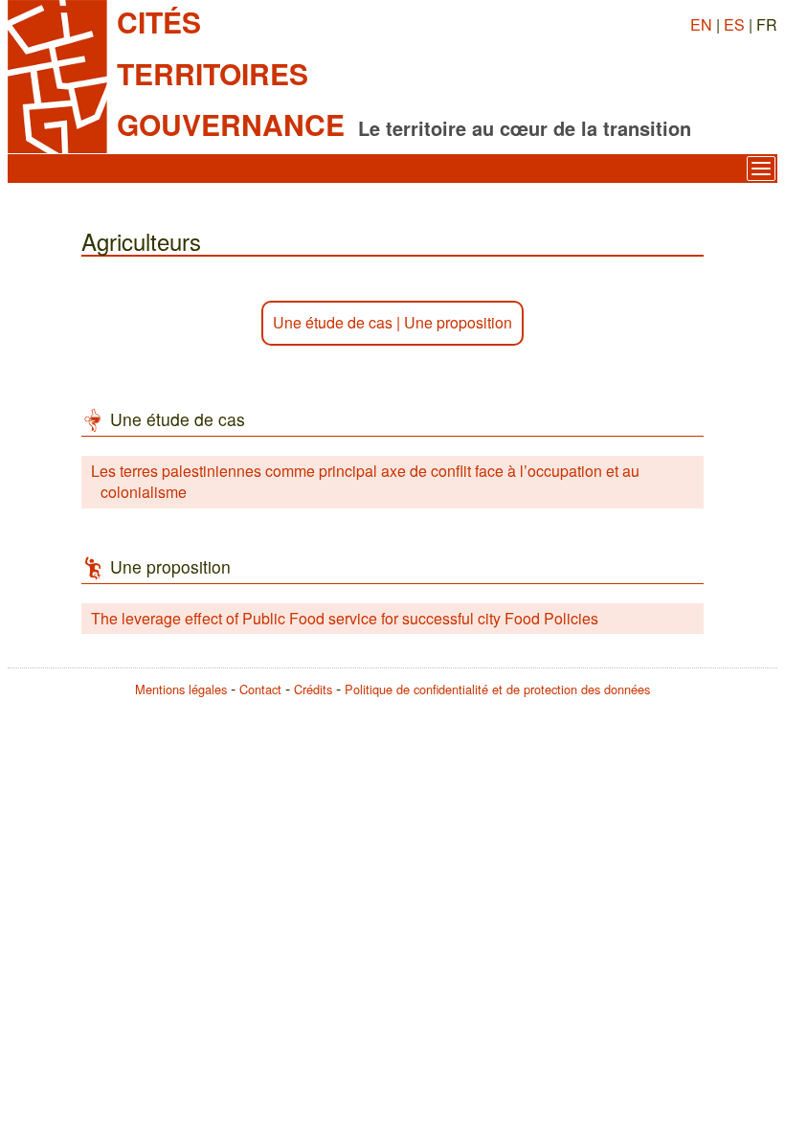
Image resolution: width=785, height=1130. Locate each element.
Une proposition (458, 322)
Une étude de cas (332, 322)
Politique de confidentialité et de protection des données (497, 689)
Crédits (313, 689)
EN (701, 24)
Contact (260, 689)
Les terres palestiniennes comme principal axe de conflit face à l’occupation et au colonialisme (365, 481)
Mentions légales (181, 689)
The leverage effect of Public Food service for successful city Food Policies (344, 618)
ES (734, 24)
